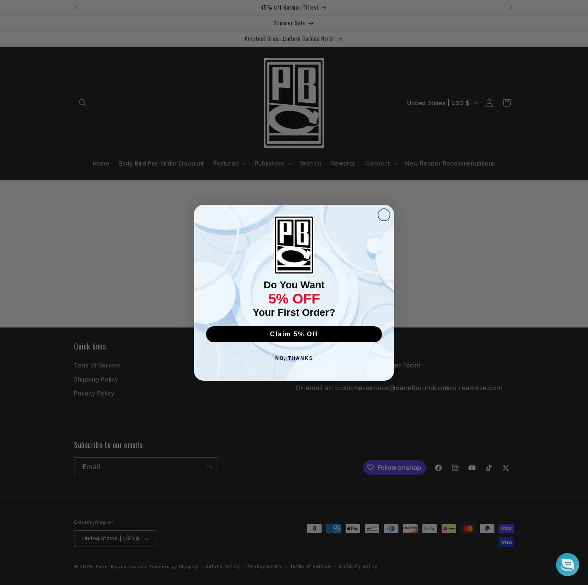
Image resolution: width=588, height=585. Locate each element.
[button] (567, 564)
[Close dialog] (384, 215)
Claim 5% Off (294, 334)
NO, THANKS (294, 358)
